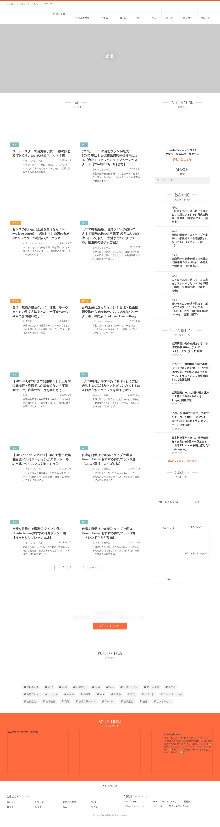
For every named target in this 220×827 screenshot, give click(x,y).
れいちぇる (168, 528)
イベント (149, 694)
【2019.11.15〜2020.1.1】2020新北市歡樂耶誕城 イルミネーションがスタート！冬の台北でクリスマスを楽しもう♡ (41, 459)
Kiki (168, 579)
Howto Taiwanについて (164, 802)
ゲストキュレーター (196, 553)
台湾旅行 (81, 687)
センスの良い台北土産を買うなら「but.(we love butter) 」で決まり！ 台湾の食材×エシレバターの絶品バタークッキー (40, 234)
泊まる (117, 694)
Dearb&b (109, 701)
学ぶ (93, 802)
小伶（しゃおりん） (168, 502)
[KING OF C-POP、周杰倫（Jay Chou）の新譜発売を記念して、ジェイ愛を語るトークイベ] (161, 763)
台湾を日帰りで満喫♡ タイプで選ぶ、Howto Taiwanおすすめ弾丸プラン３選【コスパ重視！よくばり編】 (108, 459)
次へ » (93, 567)
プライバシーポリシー (135, 806)
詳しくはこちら (182, 159)
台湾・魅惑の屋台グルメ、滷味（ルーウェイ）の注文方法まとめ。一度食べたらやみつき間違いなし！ (40, 312)
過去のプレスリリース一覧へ (182, 461)
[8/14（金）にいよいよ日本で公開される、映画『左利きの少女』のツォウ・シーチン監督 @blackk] (202, 763)
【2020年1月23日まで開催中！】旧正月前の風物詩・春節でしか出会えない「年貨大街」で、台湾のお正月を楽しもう (41, 386)
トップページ (130, 802)
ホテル (171, 687)
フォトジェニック (173, 694)
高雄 (66, 701)
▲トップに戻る (110, 786)
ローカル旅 (153, 687)
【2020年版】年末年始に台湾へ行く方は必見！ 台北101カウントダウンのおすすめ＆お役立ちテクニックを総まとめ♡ (111, 386)
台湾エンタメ (130, 687)
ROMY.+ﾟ (196, 527)
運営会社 (188, 802)
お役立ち (31, 701)
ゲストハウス (164, 701)
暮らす (10, 807)
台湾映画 (50, 701)
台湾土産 (128, 701)
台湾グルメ (33, 694)
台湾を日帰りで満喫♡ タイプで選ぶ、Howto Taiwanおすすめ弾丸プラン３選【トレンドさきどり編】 (108, 533)
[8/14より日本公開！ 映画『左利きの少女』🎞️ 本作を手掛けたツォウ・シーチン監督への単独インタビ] (182, 763)
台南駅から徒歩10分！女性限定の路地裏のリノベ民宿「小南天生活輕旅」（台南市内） (190, 262)
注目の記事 (33, 687)
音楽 (132, 694)
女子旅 (70, 694)
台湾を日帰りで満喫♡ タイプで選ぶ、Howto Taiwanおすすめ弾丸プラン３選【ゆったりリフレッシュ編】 (39, 533)
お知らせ (39, 802)
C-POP (86, 694)
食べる (94, 807)
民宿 (97, 687)
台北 (50, 687)
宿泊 (111, 687)
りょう (196, 502)
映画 (144, 701)
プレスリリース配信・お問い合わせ (171, 806)
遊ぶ (65, 807)
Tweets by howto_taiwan (23, 732)
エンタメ (53, 694)
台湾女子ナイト (87, 701)
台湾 (64, 687)
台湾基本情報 (69, 802)
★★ (102, 694)
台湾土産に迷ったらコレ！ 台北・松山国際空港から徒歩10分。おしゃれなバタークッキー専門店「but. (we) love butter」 (110, 312)
